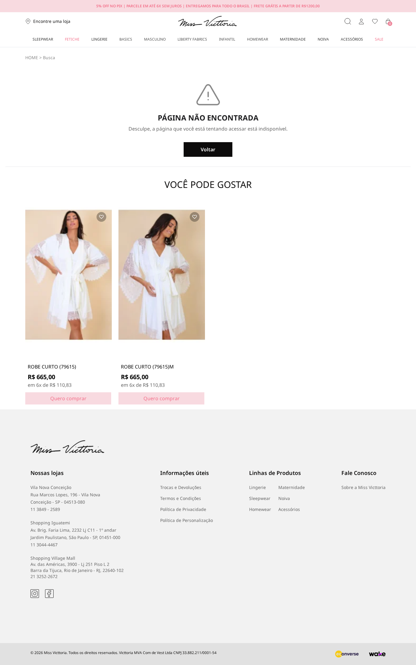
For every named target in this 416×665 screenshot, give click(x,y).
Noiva (284, 498)
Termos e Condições (180, 498)
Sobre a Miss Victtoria (363, 487)
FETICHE (72, 39)
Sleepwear (259, 498)
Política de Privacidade (183, 509)
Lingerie (257, 487)
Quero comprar (68, 398)
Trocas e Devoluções (180, 487)
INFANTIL (227, 39)
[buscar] (347, 21)
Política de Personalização (186, 520)
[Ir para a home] (207, 21)
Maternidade (291, 487)
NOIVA (323, 39)
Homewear (260, 509)
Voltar (208, 149)
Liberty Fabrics (192, 39)
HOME (31, 57)
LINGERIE (99, 39)
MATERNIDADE (293, 39)
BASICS (125, 39)
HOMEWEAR (257, 39)
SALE (379, 39)
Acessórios (289, 509)
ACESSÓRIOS (352, 39)
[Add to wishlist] (101, 216)
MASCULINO (155, 39)
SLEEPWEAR (43, 39)
